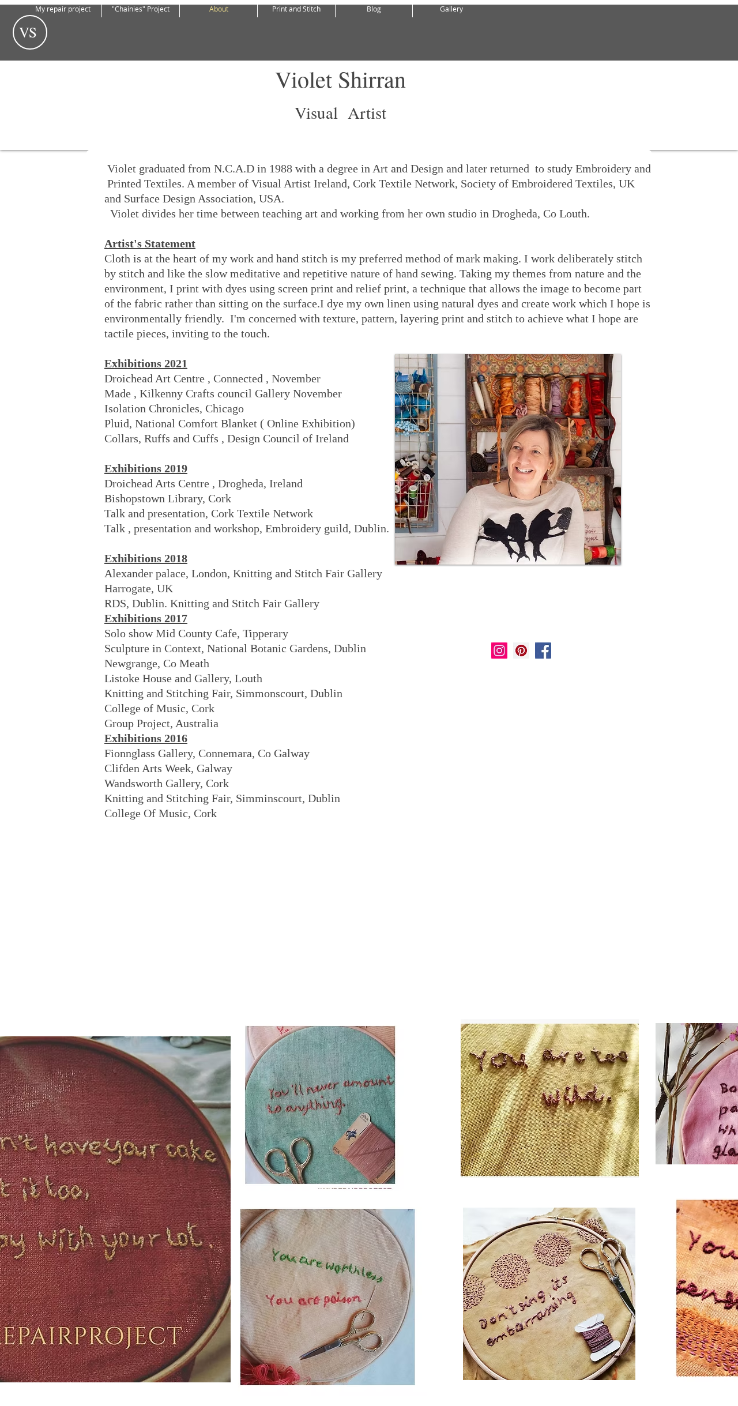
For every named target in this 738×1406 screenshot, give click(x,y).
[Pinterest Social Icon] (521, 650)
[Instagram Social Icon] (499, 650)
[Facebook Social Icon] (543, 650)
